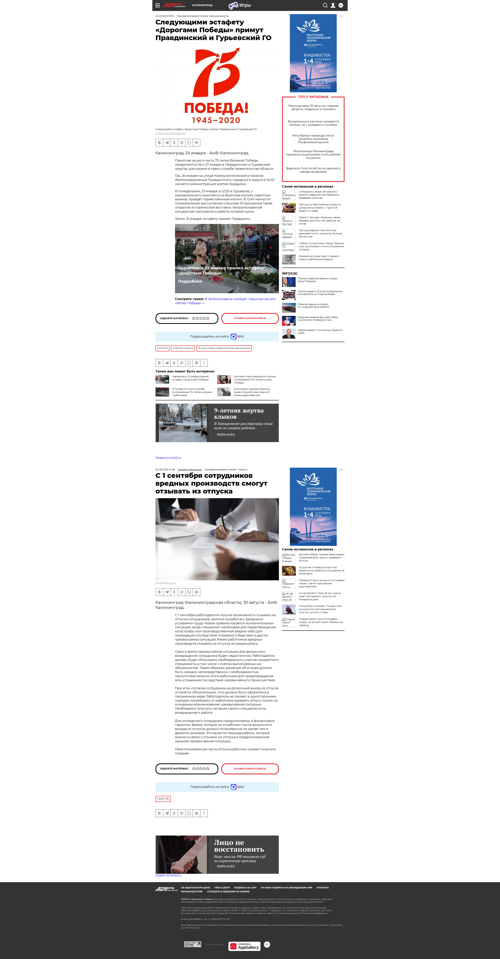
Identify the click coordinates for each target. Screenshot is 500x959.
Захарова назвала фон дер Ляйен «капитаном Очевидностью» (318, 318)
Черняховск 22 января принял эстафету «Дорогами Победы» (221, 270)
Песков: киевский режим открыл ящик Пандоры (318, 280)
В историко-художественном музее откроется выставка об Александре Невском (252, 392)
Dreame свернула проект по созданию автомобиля (313, 305)
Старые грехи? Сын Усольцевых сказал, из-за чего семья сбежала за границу (321, 622)
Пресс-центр (222, 887)
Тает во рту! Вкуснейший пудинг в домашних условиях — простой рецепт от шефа (319, 207)
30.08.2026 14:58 (165, 469)
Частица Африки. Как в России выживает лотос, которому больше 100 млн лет (320, 233)
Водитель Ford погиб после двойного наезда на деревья (313, 170)
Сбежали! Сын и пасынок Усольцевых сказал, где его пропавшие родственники (322, 583)
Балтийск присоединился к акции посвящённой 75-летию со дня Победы (255, 379)
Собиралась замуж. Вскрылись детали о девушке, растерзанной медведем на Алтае (319, 194)
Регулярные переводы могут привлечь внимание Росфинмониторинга (313, 139)
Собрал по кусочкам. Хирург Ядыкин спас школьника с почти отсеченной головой (321, 246)
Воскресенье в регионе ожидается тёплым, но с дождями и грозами (313, 123)
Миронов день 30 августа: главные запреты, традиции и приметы (313, 107)
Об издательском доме (195, 887)
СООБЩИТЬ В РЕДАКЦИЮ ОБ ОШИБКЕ (228, 891)
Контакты (323, 887)
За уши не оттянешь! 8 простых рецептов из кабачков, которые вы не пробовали (321, 570)
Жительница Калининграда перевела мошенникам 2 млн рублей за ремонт (313, 155)
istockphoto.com (165, 582)
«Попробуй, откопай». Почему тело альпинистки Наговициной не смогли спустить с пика (320, 609)
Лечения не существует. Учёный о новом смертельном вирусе (319, 258)
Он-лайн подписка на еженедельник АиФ (286, 887)
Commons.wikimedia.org (170, 133)
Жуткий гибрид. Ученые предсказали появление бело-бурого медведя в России (321, 557)
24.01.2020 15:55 (164, 15)
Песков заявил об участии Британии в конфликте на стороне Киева (320, 293)
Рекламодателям (192, 891)
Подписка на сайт (245, 887)
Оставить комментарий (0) (250, 318)
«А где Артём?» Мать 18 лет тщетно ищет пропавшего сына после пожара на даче (320, 596)
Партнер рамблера (214, 944)
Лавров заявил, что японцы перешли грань (320, 331)
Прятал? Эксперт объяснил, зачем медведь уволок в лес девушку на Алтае (319, 220)
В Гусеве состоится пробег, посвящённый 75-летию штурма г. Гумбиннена (192, 392)
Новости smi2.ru (168, 458)
